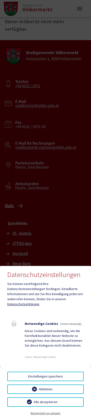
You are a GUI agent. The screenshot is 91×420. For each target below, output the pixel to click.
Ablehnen (45, 389)
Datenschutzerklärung (23, 304)
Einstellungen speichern (45, 376)
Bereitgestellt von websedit (45, 413)
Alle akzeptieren (46, 402)
